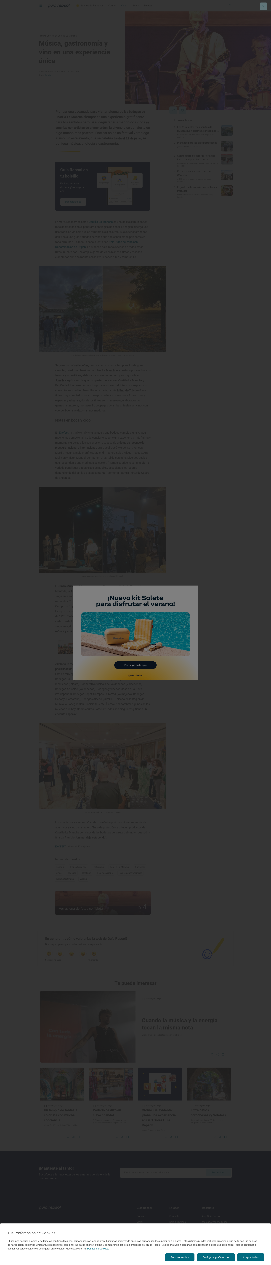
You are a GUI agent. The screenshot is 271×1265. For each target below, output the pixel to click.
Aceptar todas (251, 1257)
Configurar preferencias (216, 1257)
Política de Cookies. (98, 1248)
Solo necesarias (180, 1257)
